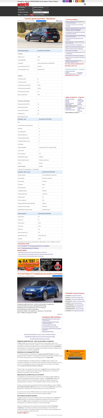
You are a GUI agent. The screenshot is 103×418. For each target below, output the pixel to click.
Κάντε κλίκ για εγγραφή (75, 358)
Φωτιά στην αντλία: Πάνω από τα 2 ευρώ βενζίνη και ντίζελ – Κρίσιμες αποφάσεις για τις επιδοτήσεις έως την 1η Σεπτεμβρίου (75, 29)
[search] (47, 12)
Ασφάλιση (80, 99)
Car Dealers (79, 73)
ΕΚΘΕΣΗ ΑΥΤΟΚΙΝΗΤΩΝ (38, 7)
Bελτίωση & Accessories (71, 73)
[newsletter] (83, 1)
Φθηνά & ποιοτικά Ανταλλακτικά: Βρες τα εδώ (75, 46)
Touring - (43, 1)
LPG (79, 111)
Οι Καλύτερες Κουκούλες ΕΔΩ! (74, 297)
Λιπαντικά (80, 107)
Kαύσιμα (67, 100)
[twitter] (73, 1)
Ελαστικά (67, 72)
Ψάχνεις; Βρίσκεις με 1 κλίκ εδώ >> (72, 112)
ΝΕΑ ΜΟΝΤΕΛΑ (68, 65)
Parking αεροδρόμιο (51, 1)
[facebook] (64, 1)
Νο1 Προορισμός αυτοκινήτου (75, 310)
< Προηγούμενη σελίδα (23, 243)
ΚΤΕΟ (79, 109)
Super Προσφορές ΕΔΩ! (75, 305)
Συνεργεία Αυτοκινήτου (70, 71)
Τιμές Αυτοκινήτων (21, 7)
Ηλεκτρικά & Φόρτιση (38, 9)
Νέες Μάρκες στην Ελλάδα (23, 12)
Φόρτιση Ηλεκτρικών (70, 103)
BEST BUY (74, 65)
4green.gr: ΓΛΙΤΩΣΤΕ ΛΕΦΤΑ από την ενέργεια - (29, 1)
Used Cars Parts (81, 108)
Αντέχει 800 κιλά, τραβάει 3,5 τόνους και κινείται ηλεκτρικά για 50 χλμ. (40, 336)
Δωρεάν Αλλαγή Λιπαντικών (74, 303)
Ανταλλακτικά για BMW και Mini (75, 299)
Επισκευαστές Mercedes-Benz (47, 331)
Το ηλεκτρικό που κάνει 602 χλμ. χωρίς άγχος (75, 55)
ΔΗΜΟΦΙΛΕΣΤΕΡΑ (80, 63)
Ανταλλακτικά (80, 72)
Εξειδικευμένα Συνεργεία (70, 107)
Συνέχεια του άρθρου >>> (23, 412)
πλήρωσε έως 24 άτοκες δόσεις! (75, 301)
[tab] (70, 64)
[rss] (79, 1)
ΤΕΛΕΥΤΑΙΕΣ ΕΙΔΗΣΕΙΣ (70, 63)
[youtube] (76, 1)
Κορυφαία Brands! (74, 306)
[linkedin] (70, 1)
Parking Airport (81, 100)
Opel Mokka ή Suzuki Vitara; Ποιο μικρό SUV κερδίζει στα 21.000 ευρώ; (33, 252)
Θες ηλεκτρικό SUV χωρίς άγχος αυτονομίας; (50, 326)
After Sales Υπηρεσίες (70, 99)
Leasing (79, 103)
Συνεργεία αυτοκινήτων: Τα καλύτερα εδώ (74, 45)
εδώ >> (72, 75)
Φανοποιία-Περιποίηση (70, 109)
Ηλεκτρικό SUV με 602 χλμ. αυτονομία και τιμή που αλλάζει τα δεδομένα (39, 334)
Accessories (80, 101)
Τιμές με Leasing (21, 9)
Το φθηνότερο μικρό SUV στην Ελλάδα (49, 325)
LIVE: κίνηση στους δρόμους (39, 14)
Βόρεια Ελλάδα (69, 104)
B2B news (80, 104)
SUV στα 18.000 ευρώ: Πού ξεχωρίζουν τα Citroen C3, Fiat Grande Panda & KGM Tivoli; (36, 254)
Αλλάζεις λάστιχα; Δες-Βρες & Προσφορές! (74, 48)
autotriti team (60, 314)
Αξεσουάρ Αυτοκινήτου (73, 295)
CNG (81, 111)
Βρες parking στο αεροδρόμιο (71, 50)
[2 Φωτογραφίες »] (39, 290)
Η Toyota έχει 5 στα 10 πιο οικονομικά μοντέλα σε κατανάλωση (31, 256)
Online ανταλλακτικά (75, 308)
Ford (43, 360)
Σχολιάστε (60, 21)
